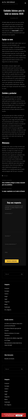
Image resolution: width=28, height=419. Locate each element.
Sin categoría (7, 310)
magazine (6, 302)
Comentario (9, 213)
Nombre (8, 236)
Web (6, 252)
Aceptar (19, 415)
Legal (5, 299)
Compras (6, 288)
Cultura (6, 294)
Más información (11, 415)
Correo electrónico (11, 244)
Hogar (6, 296)
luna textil (15, 30)
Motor (6, 304)
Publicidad (7, 307)
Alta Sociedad (8, 2)
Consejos (6, 175)
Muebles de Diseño (9, 358)
